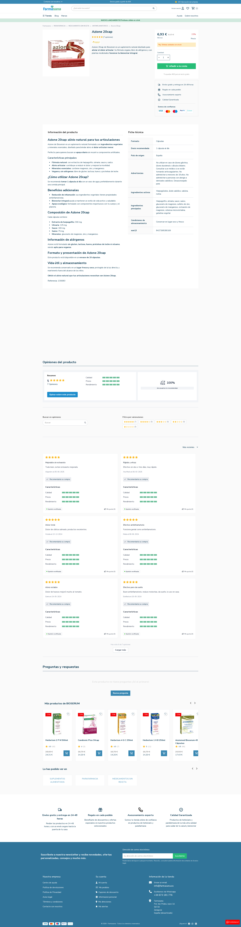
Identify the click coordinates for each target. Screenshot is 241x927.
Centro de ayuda (50, 882)
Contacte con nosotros (52, 906)
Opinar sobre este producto (62, 395)
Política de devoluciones (53, 887)
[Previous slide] (192, 295)
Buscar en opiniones (52, 417)
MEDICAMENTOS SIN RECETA (122, 780)
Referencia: (52, 280)
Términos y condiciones (53, 902)
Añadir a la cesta (178, 66)
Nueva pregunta (120, 693)
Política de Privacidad (52, 892)
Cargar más (120, 650)
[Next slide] (196, 295)
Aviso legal (47, 897)
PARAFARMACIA (90, 778)
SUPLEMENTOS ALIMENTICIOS (57, 780)
